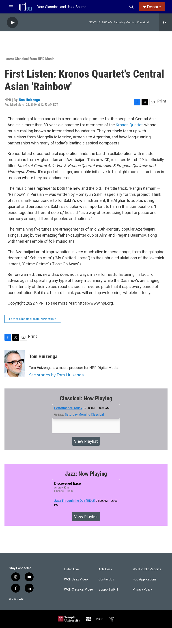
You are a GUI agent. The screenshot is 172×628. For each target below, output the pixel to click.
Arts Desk (105, 569)
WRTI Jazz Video (76, 579)
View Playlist (86, 441)
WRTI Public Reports (147, 569)
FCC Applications (145, 579)
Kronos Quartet (129, 124)
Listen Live (71, 569)
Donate (154, 6)
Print (161, 101)
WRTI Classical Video (78, 589)
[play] (12, 22)
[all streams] (165, 22)
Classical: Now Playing (86, 398)
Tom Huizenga (29, 100)
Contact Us (106, 579)
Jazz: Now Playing (86, 473)
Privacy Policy (142, 589)
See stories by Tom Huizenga (56, 374)
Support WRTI (108, 589)
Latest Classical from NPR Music (29, 59)
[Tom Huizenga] (14, 363)
